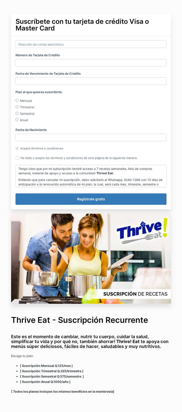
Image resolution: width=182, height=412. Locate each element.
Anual (24, 120)
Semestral (27, 113)
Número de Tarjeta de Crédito (38, 55)
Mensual (26, 100)
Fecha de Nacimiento (31, 130)
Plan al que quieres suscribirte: (39, 92)
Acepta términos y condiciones (41, 148)
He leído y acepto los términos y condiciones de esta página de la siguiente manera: (78, 158)
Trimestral (27, 107)
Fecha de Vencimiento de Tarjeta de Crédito (48, 73)
